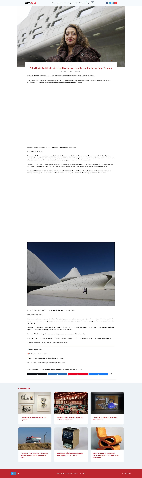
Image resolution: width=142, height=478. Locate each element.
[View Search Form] (92, 2)
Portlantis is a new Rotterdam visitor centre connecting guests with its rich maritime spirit (34, 455)
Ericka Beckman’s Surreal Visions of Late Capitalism (33, 418)
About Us (75, 3)
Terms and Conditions (72, 473)
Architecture (59, 3)
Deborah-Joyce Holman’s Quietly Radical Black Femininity (105, 418)
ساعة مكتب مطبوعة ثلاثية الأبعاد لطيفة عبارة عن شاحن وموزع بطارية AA (70, 454)
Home (53, 3)
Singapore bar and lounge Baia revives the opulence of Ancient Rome (70, 418)
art (71, 65)
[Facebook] (107, 3)
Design (69, 3)
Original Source (38, 349)
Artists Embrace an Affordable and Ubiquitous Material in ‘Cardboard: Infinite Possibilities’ (106, 455)
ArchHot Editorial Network (67, 71)
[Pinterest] (18, 473)
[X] (110, 3)
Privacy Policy (60, 473)
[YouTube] (115, 3)
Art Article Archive (60, 363)
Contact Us (82, 3)
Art (65, 3)
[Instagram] (113, 3)
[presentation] (34, 403)
